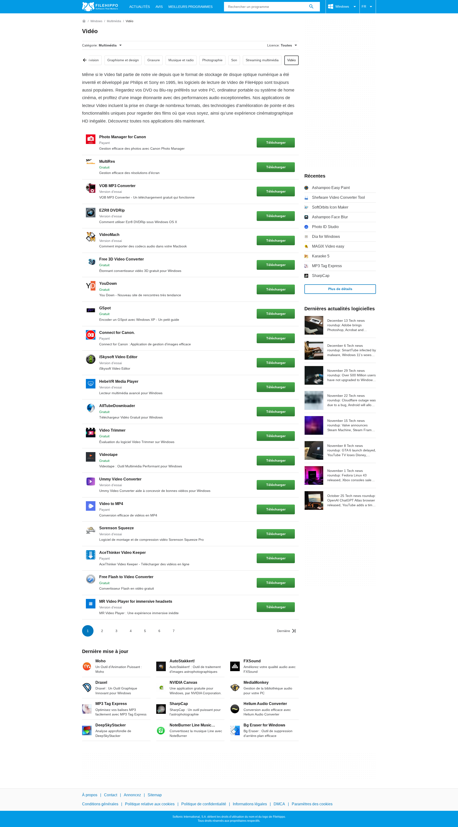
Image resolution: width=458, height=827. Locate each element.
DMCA (279, 804)
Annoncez (132, 795)
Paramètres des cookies (312, 804)
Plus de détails (340, 289)
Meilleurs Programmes (190, 7)
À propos (89, 795)
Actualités (139, 7)
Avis (159, 7)
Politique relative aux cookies (150, 804)
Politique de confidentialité (203, 804)
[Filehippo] (100, 6)
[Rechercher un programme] (311, 6)
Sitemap (155, 795)
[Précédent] (86, 60)
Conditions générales (100, 804)
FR (364, 6)
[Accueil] (84, 21)
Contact (110, 795)
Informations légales (250, 804)
